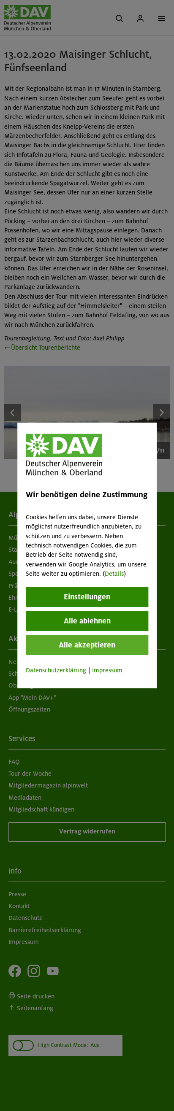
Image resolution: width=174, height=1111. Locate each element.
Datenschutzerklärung (56, 670)
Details (114, 573)
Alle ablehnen (87, 620)
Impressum (107, 670)
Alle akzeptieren (87, 644)
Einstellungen (87, 596)
